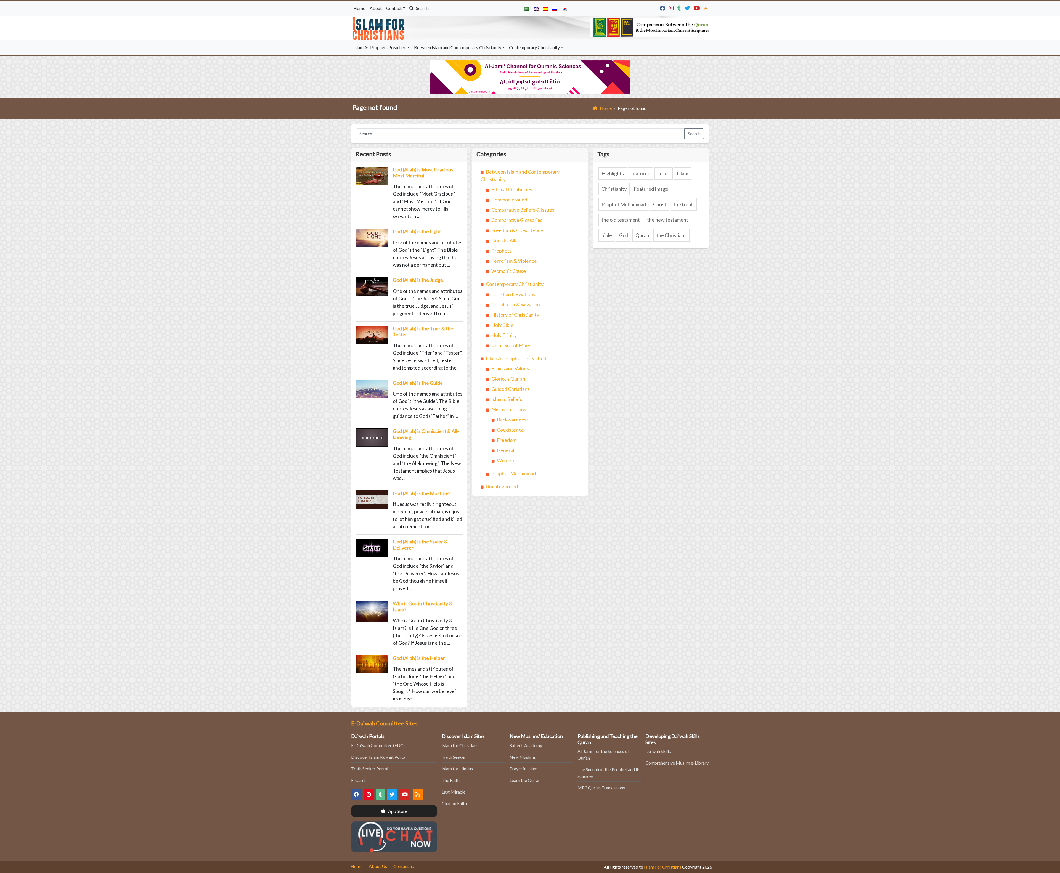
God (623, 235)
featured (640, 173)
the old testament (620, 220)
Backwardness (513, 419)
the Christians (671, 235)
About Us (378, 866)
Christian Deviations (513, 294)
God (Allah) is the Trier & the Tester (423, 331)
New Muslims (523, 757)
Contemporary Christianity (534, 47)
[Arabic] (526, 8)
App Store (397, 811)
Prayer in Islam (523, 768)
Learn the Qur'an (525, 780)
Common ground (509, 200)
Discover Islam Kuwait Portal (378, 757)
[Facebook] (663, 7)
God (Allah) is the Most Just (422, 493)
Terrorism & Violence (514, 261)
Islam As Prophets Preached (379, 47)
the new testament (667, 220)
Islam (682, 173)
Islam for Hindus (457, 768)
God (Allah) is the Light (417, 231)
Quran (642, 235)
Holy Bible (502, 325)
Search (422, 8)
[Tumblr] (679, 7)
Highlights (612, 173)
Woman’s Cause (508, 271)
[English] (536, 8)
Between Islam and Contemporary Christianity (457, 47)
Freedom (506, 440)
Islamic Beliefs (506, 399)
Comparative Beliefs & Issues (522, 210)
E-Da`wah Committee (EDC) (378, 745)
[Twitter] (688, 7)
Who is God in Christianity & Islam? (422, 606)
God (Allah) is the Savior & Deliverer (420, 544)
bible (606, 235)
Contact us (403, 866)
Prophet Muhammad (513, 473)
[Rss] (706, 7)
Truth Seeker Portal (369, 768)
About (376, 8)
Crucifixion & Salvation (515, 304)
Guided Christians (510, 389)
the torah (684, 204)
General (505, 450)
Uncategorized (502, 486)
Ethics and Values (510, 368)
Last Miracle (453, 791)
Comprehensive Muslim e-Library (677, 762)
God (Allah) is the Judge (418, 280)
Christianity (614, 189)
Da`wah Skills (658, 751)
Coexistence (510, 430)
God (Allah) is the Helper (419, 658)
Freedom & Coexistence (517, 230)
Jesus (664, 173)
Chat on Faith (454, 803)
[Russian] (555, 8)
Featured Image (651, 189)
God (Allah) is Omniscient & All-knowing (426, 434)
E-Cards (359, 780)
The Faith (451, 780)
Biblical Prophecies (511, 189)
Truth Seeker (454, 757)
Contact (394, 8)
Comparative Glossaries (516, 220)
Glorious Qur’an (508, 379)
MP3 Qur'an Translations (601, 787)
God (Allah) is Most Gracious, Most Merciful (423, 172)
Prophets (501, 251)
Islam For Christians (662, 866)
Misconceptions (508, 409)
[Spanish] (545, 8)
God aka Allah (505, 240)
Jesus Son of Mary (510, 345)
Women (505, 460)
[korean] (564, 8)
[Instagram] (672, 7)
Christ (659, 204)
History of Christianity (515, 315)
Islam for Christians (460, 745)
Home (359, 8)
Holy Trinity (504, 335)
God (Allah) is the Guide (418, 383)
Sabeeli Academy (526, 745)
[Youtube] (697, 7)
